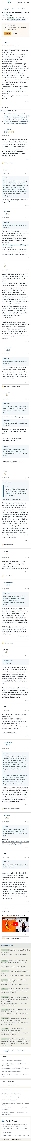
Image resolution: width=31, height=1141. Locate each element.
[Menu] (3, 3)
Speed (14, 19)
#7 (28, 399)
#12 (28, 710)
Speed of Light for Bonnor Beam (18, 988)
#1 (28, 46)
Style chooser (7, 1132)
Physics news (4, 110)
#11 (28, 656)
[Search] (28, 2)
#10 (28, 588)
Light (8, 19)
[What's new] (24, 2)
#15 (28, 857)
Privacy (20, 1135)
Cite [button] (26, 101)
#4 (28, 217)
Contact (5, 1135)
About (9, 1135)
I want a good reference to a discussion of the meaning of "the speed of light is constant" (15, 999)
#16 (28, 911)
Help (24, 1135)
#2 (28, 135)
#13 (28, 748)
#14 (28, 821)
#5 (28, 270)
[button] (26, 46)
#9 (28, 557)
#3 (28, 173)
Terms (14, 1135)
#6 (28, 354)
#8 (28, 477)
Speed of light (21, 19)
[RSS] (28, 1135)
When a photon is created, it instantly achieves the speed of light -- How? (14, 962)
